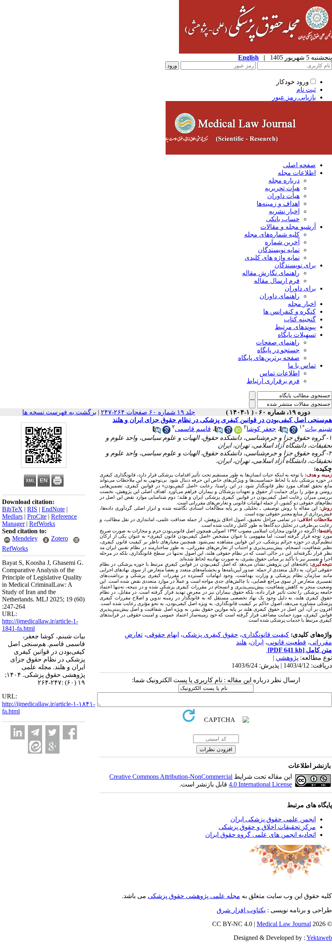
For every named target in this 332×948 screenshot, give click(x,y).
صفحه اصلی (299, 165)
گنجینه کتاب (300, 319)
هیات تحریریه (282, 188)
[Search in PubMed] (284, 431)
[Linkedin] (18, 732)
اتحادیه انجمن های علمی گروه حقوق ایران (260, 834)
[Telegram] (35, 732)
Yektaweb (319, 937)
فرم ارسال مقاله (277, 280)
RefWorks (42, 523)
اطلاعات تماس (280, 373)
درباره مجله (284, 180)
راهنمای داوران (280, 296)
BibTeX (12, 509)
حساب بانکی (283, 218)
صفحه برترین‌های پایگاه (269, 357)
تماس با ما (302, 365)
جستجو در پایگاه (278, 350)
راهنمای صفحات (278, 342)
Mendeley (25, 538)
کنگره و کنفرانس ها (289, 311)
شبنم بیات (318, 428)
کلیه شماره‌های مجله (272, 234)
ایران (257, 642)
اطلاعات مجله (297, 172)
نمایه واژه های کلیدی (272, 257)
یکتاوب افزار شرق (241, 910)
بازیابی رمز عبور (294, 97)
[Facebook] (70, 732)
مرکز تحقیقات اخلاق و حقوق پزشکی (267, 826)
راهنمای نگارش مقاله (271, 272)
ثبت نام (306, 89)
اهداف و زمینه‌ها (278, 203)
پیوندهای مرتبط (295, 326)
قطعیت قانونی (286, 642)
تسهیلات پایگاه (297, 334)
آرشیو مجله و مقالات (288, 226)
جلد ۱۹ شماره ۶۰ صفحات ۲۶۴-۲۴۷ (148, 412)
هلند (241, 642)
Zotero (59, 538)
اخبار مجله (302, 303)
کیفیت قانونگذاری (265, 634)
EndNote (53, 509)
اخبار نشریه (284, 211)
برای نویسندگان (295, 265)
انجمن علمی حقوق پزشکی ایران (273, 819)
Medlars (12, 516)
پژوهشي (287, 657)
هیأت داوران (283, 195)
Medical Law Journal (284, 923)
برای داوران (300, 288)
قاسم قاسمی (193, 428)
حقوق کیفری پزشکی (210, 634)
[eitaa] (35, 746)
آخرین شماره (282, 242)
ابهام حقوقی (162, 634)
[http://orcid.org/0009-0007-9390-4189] (238, 431)
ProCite (37, 516)
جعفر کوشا (261, 428)
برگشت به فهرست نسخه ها (59, 412)
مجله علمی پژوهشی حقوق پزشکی (194, 895)
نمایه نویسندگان (279, 249)
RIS (32, 509)
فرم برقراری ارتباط (273, 380)
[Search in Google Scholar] (293, 431)
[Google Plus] (52, 746)
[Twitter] (52, 732)
